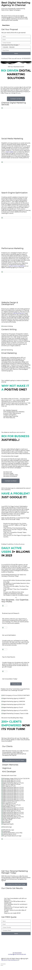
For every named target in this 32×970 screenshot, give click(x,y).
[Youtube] (16, 947)
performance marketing (16, 266)
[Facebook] (3, 947)
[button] (16, 12)
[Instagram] (7, 947)
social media (9, 152)
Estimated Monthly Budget (10, 45)
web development (18, 313)
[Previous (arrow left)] (1, 965)
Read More (6, 25)
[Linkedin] (20, 947)
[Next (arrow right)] (2, 965)
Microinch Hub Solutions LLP (10, 960)
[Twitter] (12, 947)
